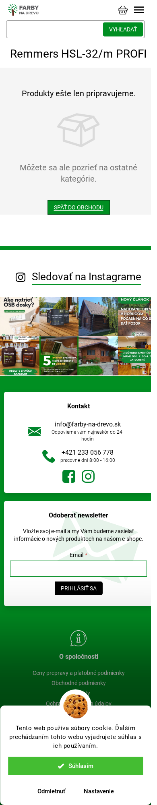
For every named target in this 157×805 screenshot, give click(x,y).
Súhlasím (80, 766)
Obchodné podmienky (79, 683)
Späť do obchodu (78, 207)
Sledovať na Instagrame (86, 277)
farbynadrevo (88, 476)
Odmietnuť (51, 791)
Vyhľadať (123, 29)
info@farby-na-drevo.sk (88, 424)
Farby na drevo (68, 476)
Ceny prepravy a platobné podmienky (79, 673)
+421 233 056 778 (88, 452)
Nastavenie (99, 791)
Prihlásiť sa (79, 588)
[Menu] (139, 10)
